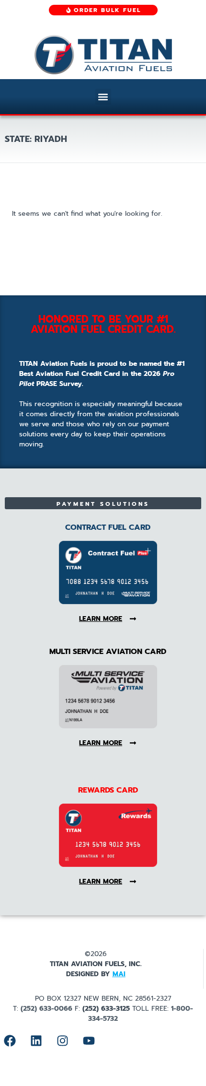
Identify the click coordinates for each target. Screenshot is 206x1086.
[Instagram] (62, 1040)
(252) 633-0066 (46, 1009)
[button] (103, 97)
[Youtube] (89, 1040)
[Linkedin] (36, 1040)
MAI (119, 974)
